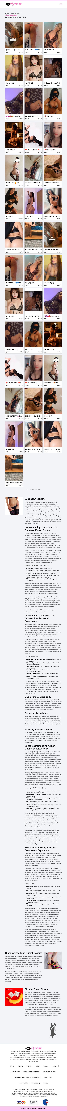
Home (12, 1066)
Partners (45, 1066)
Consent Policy (15, 1071)
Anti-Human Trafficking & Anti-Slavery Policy (27, 1077)
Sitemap (54, 1066)
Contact (45, 1083)
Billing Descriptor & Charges (31, 1071)
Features (20, 1066)
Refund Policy (36, 1083)
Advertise (29, 1066)
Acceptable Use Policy (49, 1071)
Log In (37, 1066)
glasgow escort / (16, 13)
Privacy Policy (48, 1077)
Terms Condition (23, 1083)
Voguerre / (8, 13)
